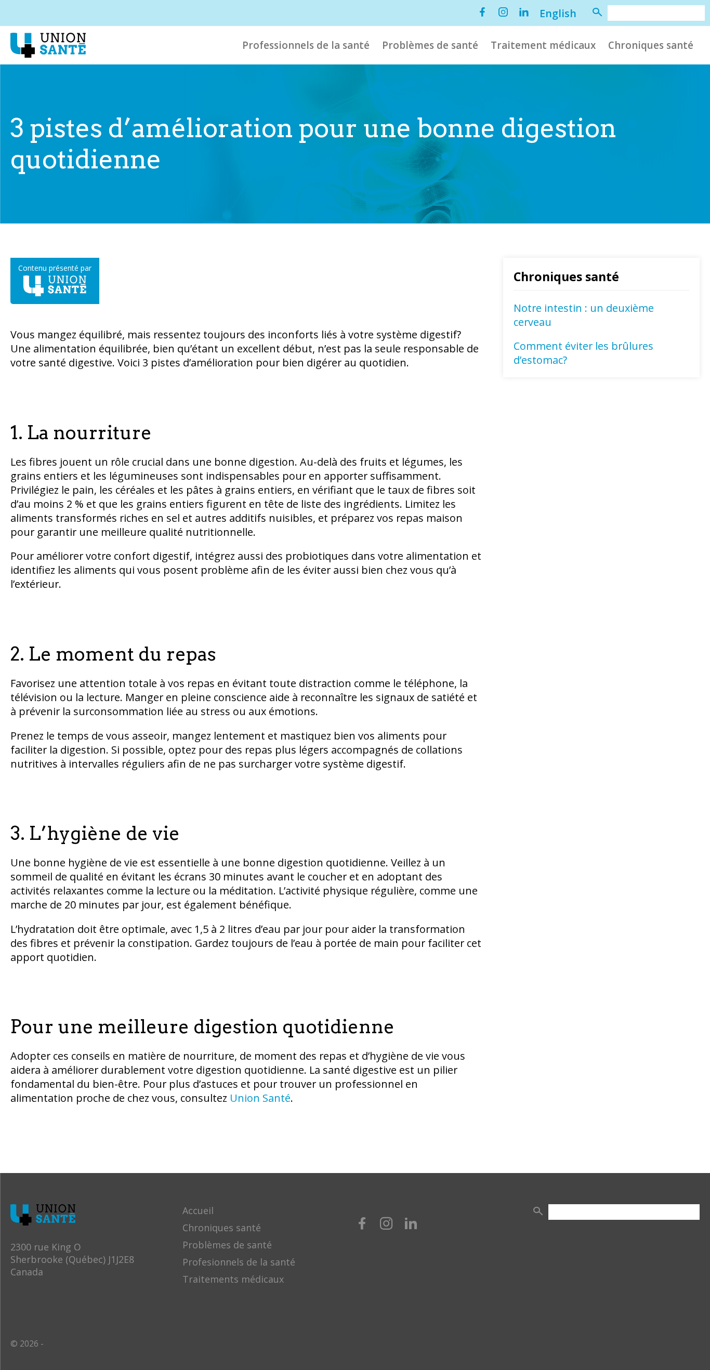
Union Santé (260, 1098)
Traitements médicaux (233, 1279)
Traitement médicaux (543, 45)
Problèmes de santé (430, 45)
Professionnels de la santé (306, 45)
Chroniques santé (650, 45)
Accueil (198, 1210)
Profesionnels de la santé (238, 1262)
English (558, 13)
